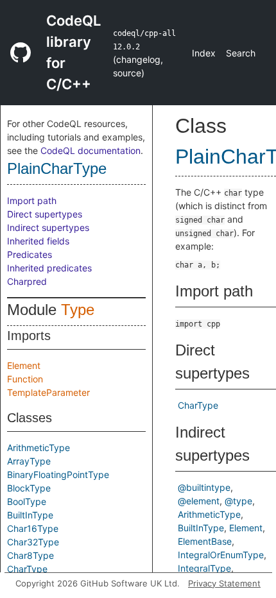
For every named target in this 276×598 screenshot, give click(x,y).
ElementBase (205, 541)
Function (25, 378)
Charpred (27, 281)
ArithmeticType (38, 447)
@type (238, 500)
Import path (31, 200)
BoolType (26, 501)
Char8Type (30, 555)
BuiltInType (30, 514)
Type (77, 309)
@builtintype (204, 487)
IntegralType (204, 568)
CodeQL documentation (90, 150)
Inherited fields (38, 240)
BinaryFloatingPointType (58, 474)
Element (23, 365)
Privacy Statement (224, 583)
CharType (27, 568)
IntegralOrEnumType (221, 554)
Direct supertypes (44, 214)
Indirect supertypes (48, 227)
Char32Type (33, 541)
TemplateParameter (48, 392)
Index (204, 52)
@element (199, 500)
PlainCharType (57, 168)
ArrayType (29, 461)
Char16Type (32, 528)
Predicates (29, 254)
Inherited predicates (49, 267)
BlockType (29, 488)
